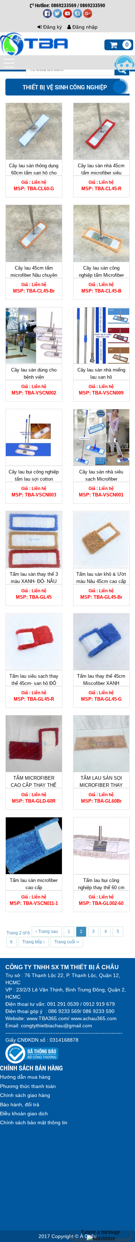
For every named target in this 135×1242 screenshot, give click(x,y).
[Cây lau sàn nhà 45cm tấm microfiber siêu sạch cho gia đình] (101, 131)
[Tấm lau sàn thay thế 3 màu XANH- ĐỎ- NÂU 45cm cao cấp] (34, 539)
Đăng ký (52, 27)
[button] (9, 63)
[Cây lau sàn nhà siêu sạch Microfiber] (101, 437)
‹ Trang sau (47, 931)
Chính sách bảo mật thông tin (33, 1122)
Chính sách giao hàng (25, 1095)
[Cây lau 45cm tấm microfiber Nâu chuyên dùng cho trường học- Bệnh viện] (34, 233)
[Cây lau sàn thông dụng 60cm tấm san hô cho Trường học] (34, 131)
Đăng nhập (84, 27)
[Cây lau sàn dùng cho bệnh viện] (34, 335)
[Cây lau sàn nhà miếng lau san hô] (101, 335)
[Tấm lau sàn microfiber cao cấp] (34, 845)
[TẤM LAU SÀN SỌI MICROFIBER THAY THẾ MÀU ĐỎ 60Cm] (101, 743)
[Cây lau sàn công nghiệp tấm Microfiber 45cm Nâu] (101, 233)
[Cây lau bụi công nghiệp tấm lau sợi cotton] (34, 437)
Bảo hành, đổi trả (19, 1104)
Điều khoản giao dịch (24, 1113)
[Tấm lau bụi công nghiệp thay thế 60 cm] (101, 845)
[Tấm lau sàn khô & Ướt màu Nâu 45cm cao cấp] (101, 539)
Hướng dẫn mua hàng (25, 1077)
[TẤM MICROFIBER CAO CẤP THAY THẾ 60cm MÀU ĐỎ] (34, 743)
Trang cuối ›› (66, 941)
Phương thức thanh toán (28, 1086)
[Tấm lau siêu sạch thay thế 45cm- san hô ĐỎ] (34, 641)
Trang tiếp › (33, 941)
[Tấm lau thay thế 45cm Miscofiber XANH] (101, 641)
